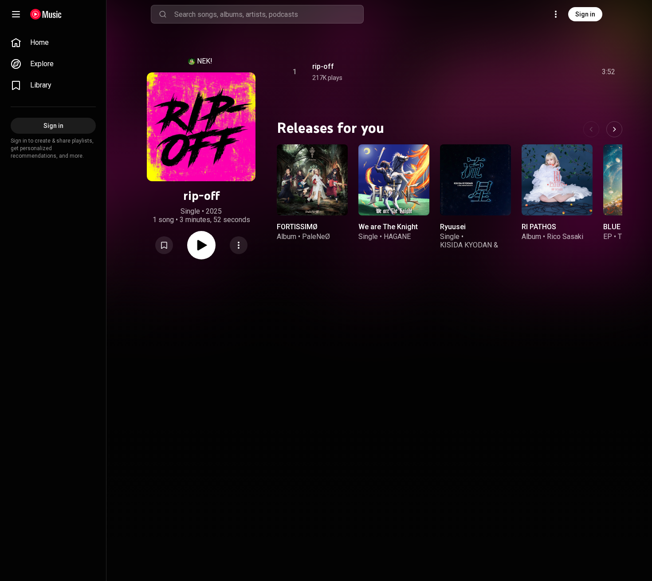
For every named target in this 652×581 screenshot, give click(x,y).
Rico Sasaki (565, 236)
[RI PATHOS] (557, 179)
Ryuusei (453, 227)
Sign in (585, 14)
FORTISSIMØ (297, 227)
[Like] (542, 72)
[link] (53, 42)
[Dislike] (558, 72)
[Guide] (16, 14)
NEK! (204, 61)
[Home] (46, 14)
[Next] (614, 129)
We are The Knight (388, 227)
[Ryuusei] (475, 179)
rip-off (323, 66)
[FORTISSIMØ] (312, 179)
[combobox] (268, 14)
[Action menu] (238, 245)
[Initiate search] (163, 14)
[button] (164, 245)
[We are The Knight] (393, 179)
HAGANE (397, 236)
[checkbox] (609, 72)
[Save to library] (164, 245)
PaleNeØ (316, 236)
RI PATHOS (539, 227)
